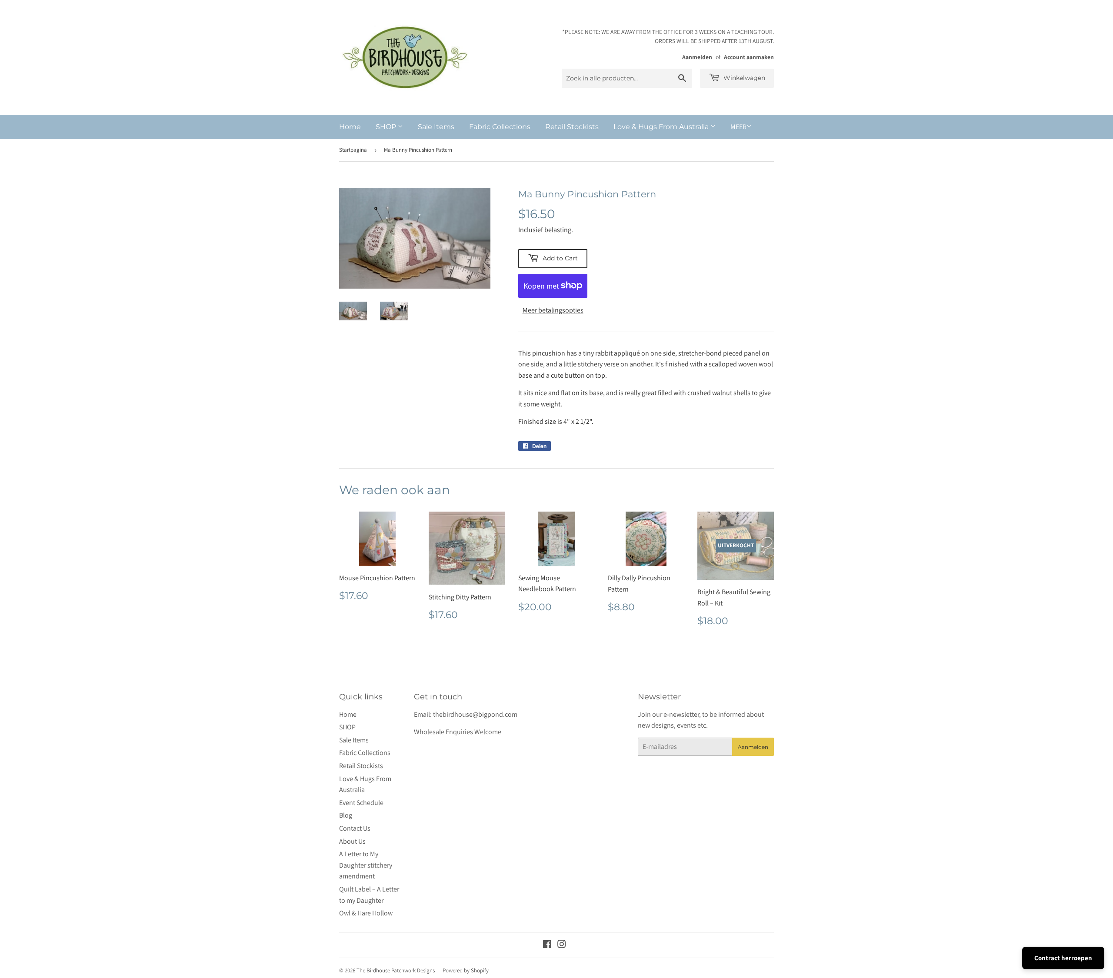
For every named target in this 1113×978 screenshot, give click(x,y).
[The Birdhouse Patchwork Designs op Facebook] (547, 945)
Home (350, 127)
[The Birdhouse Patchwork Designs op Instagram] (561, 945)
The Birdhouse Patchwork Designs (396, 970)
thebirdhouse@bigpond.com (475, 714)
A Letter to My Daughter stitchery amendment (365, 865)
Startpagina (353, 149)
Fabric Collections (499, 127)
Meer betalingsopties (553, 310)
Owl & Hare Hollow (366, 913)
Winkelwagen (743, 78)
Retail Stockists (572, 127)
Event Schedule (361, 802)
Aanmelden (697, 57)
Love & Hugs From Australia (661, 127)
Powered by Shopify (466, 970)
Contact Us (354, 828)
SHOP (387, 127)
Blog (345, 815)
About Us (352, 841)
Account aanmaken (749, 57)
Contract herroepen (1063, 958)
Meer (738, 126)
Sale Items (436, 127)
